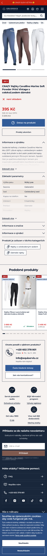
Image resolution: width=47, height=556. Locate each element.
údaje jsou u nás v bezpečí (14, 458)
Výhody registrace (34, 403)
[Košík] (37, 9)
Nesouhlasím (23, 551)
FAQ (10, 476)
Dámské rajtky (43, 23)
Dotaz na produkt (26, 122)
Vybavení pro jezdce (17, 23)
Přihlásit (23, 453)
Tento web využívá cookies (25, 535)
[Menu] (42, 9)
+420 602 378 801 (16, 492)
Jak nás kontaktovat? (23, 375)
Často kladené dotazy (23, 368)
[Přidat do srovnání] (33, 277)
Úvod (4, 23)
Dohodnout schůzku (12, 403)
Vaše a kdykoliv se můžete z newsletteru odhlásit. (20, 458)
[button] (2, 2)
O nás (12, 420)
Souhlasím (24, 543)
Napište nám (14, 484)
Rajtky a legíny (33, 23)
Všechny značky (34, 423)
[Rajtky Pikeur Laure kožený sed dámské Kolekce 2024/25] (19, 292)
